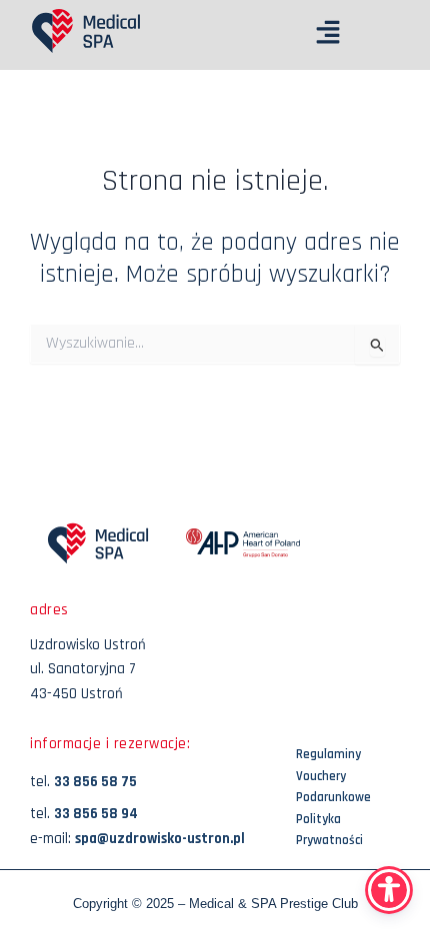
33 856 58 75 (95, 781)
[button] (246, 35)
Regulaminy (328, 754)
